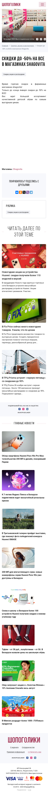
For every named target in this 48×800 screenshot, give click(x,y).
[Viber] (27, 192)
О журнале (14, 747)
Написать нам (35, 752)
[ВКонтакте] (16, 192)
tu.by (29, 790)
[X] (24, 192)
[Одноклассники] (20, 192)
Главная (5, 46)
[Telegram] (31, 192)
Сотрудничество (28, 747)
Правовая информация (16, 752)
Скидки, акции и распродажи (22, 46)
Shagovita (17, 169)
